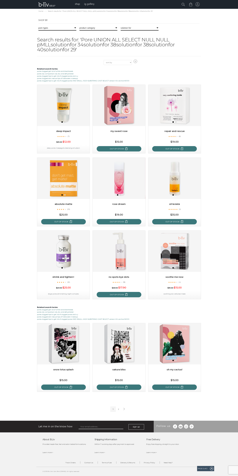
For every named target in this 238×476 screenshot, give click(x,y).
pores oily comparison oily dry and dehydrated (55, 74)
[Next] (124, 409)
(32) (68, 282)
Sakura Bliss (119, 369)
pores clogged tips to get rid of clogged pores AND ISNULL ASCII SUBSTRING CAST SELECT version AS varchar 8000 (83, 81)
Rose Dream (119, 204)
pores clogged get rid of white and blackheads (55, 71)
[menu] (84, 4)
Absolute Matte (63, 204)
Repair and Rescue (174, 131)
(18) (124, 282)
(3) (180, 209)
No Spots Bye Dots (119, 277)
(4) (180, 282)
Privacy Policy (149, 463)
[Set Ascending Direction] (135, 62)
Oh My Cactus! (174, 369)
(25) (68, 209)
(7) (69, 136)
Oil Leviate (174, 204)
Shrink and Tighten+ (63, 277)
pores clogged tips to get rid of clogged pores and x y (57, 76)
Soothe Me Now (174, 277)
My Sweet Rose (119, 131)
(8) (180, 136)
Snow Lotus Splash (63, 369)
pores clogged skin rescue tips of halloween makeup (57, 78)
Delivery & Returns (127, 463)
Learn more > (48, 452)
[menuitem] (77, 4)
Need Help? (168, 463)
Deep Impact (63, 131)
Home (40, 11)
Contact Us (88, 463)
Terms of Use (107, 463)
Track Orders (70, 463)
